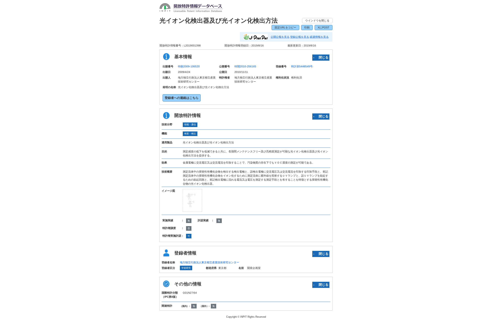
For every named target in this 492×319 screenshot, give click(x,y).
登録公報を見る (299, 36)
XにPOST (323, 27)
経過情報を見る (319, 36)
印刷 (307, 27)
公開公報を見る (280, 36)
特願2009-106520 (189, 66)
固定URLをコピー (285, 27)
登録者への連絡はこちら (182, 97)
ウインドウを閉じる (317, 20)
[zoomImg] (192, 200)
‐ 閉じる (320, 57)
